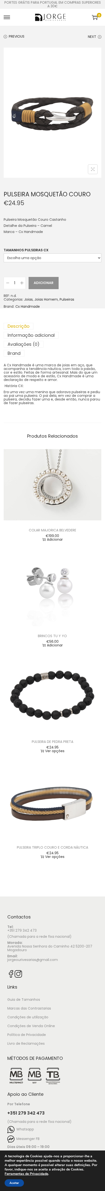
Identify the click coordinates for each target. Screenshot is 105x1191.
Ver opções (54, 751)
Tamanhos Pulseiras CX (26, 250)
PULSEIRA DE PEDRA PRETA (52, 741)
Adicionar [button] (55, 539)
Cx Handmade (27, 306)
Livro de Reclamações (26, 1043)
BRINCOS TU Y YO (52, 635)
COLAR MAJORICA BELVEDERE (52, 530)
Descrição (19, 326)
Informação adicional (31, 335)
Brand (14, 353)
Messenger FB (27, 1138)
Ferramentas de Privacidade (26, 1174)
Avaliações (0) (24, 344)
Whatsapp (24, 1129)
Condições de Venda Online (31, 1025)
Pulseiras (67, 299)
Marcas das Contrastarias (29, 1008)
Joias (28, 299)
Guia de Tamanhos (23, 999)
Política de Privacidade (26, 1034)
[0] (95, 17)
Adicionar (43, 282)
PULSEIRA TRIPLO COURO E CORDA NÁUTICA (52, 847)
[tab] (52, 326)
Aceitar (14, 1183)
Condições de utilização (27, 1017)
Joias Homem (46, 299)
